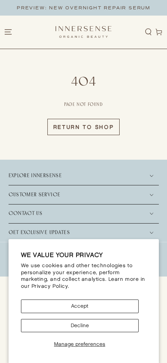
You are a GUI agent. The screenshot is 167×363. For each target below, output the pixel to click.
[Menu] (8, 32)
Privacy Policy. (50, 286)
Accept (79, 306)
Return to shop (83, 127)
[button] (148, 32)
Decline (80, 325)
